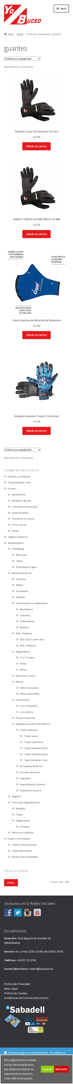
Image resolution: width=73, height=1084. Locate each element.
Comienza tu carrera (23, 518)
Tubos (19, 561)
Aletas (19, 681)
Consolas (25, 615)
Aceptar (47, 1069)
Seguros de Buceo (17, 536)
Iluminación (22, 699)
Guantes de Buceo (30, 772)
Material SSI (18, 494)
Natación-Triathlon (22, 832)
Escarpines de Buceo (31, 766)
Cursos (12, 488)
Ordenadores (27, 621)
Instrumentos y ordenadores (32, 603)
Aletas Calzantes (29, 687)
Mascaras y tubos (26, 675)
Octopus (25, 826)
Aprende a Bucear (21, 500)
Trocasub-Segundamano (26, 802)
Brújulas (24, 627)
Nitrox (23, 669)
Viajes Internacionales (24, 844)
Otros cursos (19, 524)
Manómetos (26, 609)
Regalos (16, 796)
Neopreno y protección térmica (33, 723)
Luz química (26, 712)
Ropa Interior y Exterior (32, 784)
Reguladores (23, 651)
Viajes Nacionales (22, 850)
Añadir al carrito (36, 146)
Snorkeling (18, 548)
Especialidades (20, 512)
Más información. (22, 1078)
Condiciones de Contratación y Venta (26, 998)
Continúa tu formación (25, 506)
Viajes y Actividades (19, 838)
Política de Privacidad (17, 984)
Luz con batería (28, 705)
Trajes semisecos (33, 742)
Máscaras (21, 554)
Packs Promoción (25, 718)
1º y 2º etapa (27, 657)
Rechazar (61, 1069)
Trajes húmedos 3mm (36, 754)
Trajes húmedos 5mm (36, 748)
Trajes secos (31, 736)
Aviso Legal (11, 988)
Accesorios (22, 591)
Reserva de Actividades (25, 856)
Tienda (19, 34)
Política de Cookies (15, 993)
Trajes (19, 814)
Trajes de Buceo (28, 730)
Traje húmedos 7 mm (19, 482)
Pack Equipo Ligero (26, 567)
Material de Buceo (22, 573)
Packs (23, 663)
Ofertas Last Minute (19, 476)
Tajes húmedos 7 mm (35, 760)
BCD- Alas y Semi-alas (32, 639)
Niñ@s (19, 585)
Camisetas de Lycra (30, 790)
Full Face (21, 579)
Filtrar (10, 882)
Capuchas (25, 778)
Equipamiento (16, 542)
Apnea (15, 530)
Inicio (11, 34)
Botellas (20, 597)
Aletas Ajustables (30, 693)
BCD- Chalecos (24, 633)
